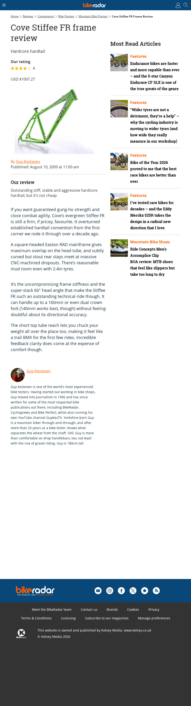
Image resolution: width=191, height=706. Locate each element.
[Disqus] (83, 519)
